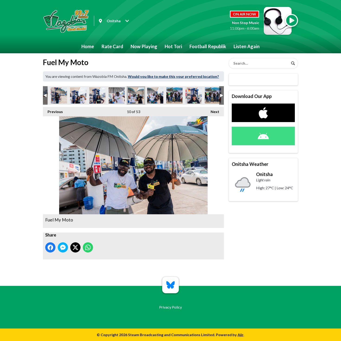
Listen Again (247, 46)
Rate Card (112, 46)
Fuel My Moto (59, 95)
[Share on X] (75, 247)
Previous (53, 111)
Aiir (240, 334)
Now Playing (144, 46)
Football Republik (208, 46)
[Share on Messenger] (63, 247)
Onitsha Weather (250, 164)
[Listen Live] (291, 20)
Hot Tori (173, 46)
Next (212, 111)
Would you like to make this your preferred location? (173, 76)
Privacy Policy (170, 307)
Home (87, 46)
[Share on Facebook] (50, 247)
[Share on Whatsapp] (88, 247)
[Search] (293, 63)
